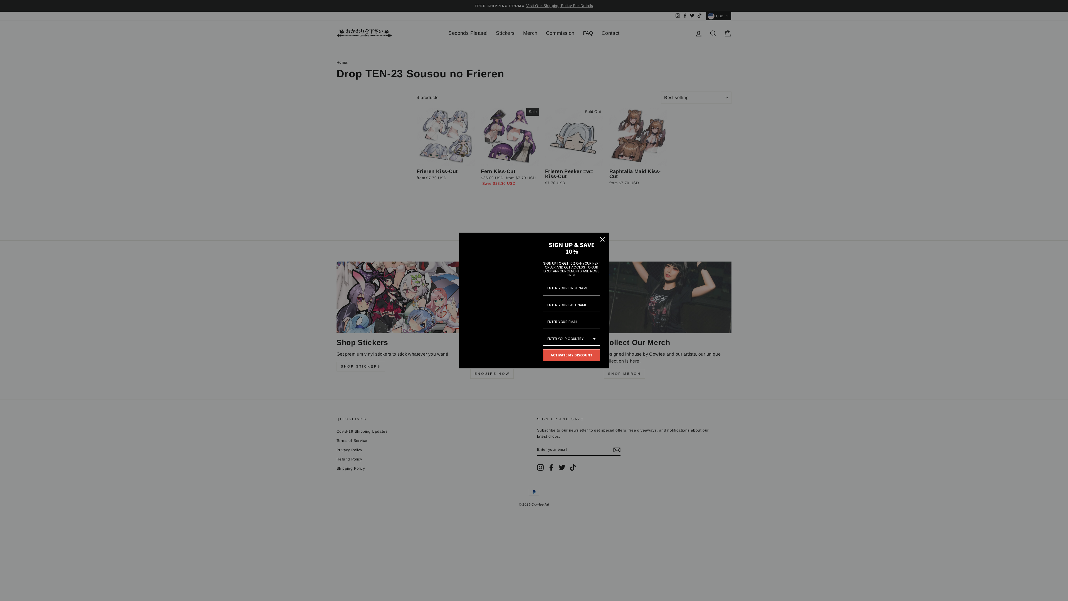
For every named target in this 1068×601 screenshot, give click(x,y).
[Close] (602, 239)
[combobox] (571, 339)
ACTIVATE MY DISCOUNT (571, 355)
